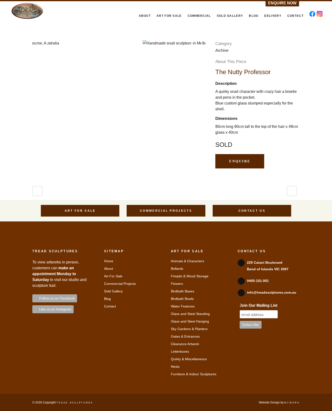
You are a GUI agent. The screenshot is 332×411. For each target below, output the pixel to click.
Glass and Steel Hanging (190, 321)
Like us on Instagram (54, 309)
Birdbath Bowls (182, 298)
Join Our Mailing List (258, 305)
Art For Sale (113, 276)
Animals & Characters (187, 261)
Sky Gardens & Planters (189, 329)
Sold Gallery (113, 291)
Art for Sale (80, 210)
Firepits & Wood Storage (190, 276)
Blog (107, 298)
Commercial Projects (166, 210)
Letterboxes (180, 351)
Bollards (177, 268)
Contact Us (251, 210)
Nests (175, 366)
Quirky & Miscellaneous (189, 359)
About (108, 268)
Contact (110, 306)
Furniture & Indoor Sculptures (193, 374)
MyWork (292, 403)
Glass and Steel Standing (190, 313)
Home (108, 261)
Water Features (183, 306)
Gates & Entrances (185, 336)
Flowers (177, 283)
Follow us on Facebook (56, 298)
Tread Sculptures (74, 403)
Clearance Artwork (185, 344)
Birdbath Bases (182, 291)
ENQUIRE (239, 161)
